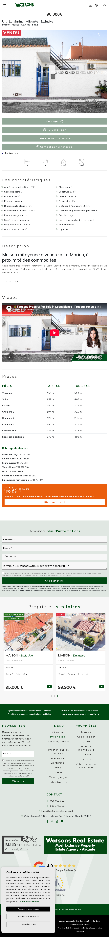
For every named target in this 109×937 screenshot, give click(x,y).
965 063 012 (57, 800)
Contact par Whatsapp (56, 146)
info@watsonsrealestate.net (57, 810)
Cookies (64, 909)
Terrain (86, 759)
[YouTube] (62, 821)
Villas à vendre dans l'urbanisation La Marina (79, 710)
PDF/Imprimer (56, 129)
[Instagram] (57, 821)
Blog (58, 767)
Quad (86, 741)
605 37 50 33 (57, 805)
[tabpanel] (80, 652)
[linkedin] (52, 821)
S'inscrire (18, 781)
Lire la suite (16, 282)
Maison (86, 731)
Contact (58, 772)
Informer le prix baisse (54, 138)
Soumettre (56, 580)
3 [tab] (57, 696)
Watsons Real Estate (24, 5)
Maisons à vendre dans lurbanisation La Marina (79, 714)
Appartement (86, 736)
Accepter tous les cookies (28, 909)
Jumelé (86, 754)
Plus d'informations (29, 901)
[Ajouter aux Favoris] (99, 34)
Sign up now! (53, 502)
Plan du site (75, 909)
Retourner (12, 153)
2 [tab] (54, 696)
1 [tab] (51, 696)
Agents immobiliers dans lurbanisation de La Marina (29, 710)
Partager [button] (53, 121)
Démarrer (58, 731)
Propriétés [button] (57, 736)
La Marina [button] (57, 762)
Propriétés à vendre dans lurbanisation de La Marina (29, 714)
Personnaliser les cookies (28, 916)
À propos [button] (57, 758)
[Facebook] (48, 821)
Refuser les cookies (28, 924)
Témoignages (58, 777)
